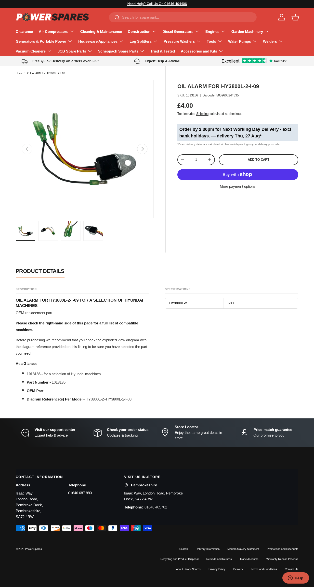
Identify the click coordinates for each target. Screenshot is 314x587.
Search (183, 548)
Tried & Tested (162, 51)
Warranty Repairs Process (282, 559)
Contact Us (291, 569)
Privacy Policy (217, 569)
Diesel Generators (177, 31)
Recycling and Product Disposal (179, 559)
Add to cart (258, 159)
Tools (211, 41)
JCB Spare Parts (72, 51)
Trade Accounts (249, 559)
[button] (295, 17)
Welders (270, 41)
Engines (212, 31)
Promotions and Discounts (282, 548)
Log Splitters (141, 41)
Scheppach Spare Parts (118, 51)
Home (19, 73)
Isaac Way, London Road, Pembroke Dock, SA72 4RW (153, 496)
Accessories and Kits (199, 51)
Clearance (24, 31)
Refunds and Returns (219, 559)
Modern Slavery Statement (243, 548)
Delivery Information (208, 548)
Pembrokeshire (144, 485)
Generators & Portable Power (41, 41)
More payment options (238, 186)
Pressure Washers (179, 41)
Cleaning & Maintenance (101, 31)
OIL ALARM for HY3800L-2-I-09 (46, 73)
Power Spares (33, 548)
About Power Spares (188, 569)
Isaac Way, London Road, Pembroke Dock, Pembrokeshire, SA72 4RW (29, 505)
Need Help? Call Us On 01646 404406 (157, 4)
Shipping (202, 114)
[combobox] (183, 17)
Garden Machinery (247, 31)
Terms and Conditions (264, 569)
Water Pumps (239, 41)
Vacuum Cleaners (31, 51)
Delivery (238, 569)
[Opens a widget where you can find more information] (295, 578)
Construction (139, 31)
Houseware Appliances (98, 41)
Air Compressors (53, 31)
